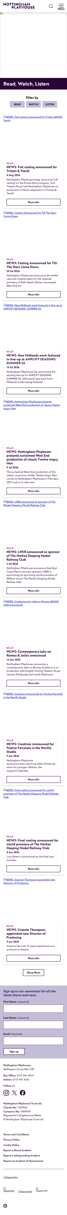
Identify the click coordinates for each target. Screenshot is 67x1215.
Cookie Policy (11, 1145)
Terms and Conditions (16, 1134)
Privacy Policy (11, 1139)
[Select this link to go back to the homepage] (19, 6)
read (17, 104)
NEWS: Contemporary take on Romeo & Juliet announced (29, 653)
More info (33, 202)
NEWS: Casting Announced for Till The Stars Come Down (32, 265)
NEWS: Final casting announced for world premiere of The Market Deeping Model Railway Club (32, 844)
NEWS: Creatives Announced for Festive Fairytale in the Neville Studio (30, 748)
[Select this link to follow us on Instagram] (6, 1094)
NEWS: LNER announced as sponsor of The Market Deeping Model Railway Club (33, 556)
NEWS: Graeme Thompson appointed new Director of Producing (26, 933)
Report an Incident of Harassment (23, 1160)
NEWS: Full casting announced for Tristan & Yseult (32, 169)
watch (33, 104)
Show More (33, 972)
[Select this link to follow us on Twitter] (14, 1094)
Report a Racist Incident (17, 1150)
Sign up (14, 1051)
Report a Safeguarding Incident (21, 1155)
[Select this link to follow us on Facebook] (23, 1094)
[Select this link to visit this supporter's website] (10, 1177)
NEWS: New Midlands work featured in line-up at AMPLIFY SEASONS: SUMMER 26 (33, 359)
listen (49, 104)
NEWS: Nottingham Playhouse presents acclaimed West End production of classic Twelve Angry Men (32, 457)
